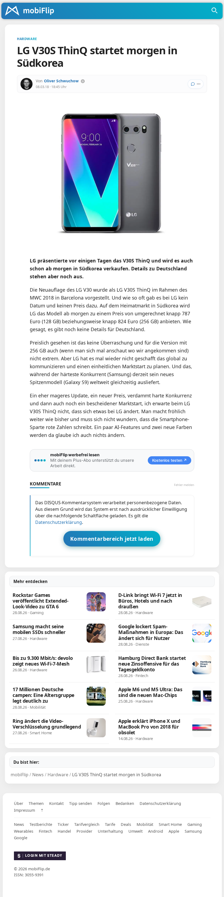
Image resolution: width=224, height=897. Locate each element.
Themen (36, 803)
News (19, 824)
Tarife (110, 824)
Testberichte (41, 824)
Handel (64, 831)
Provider (84, 831)
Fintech (45, 831)
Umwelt (135, 831)
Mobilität (145, 824)
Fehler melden (184, 485)
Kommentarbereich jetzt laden (112, 538)
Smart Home (170, 824)
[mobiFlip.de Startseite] (31, 11)
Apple (174, 831)
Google (20, 837)
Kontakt (56, 803)
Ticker (63, 824)
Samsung (193, 831)
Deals (126, 824)
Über (18, 803)
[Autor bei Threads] (83, 81)
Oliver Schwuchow (61, 80)
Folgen (104, 803)
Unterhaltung (110, 831)
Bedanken (125, 803)
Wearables (23, 831)
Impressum (24, 810)
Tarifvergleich (86, 824)
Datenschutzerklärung (58, 522)
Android (155, 831)
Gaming (194, 824)
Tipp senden (80, 803)
